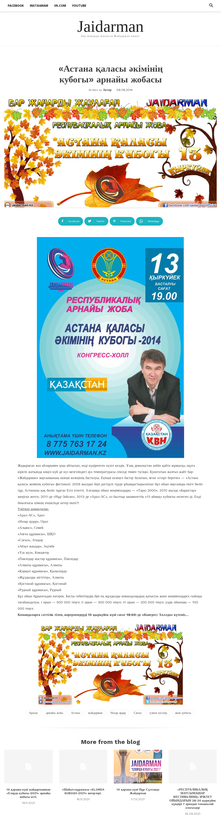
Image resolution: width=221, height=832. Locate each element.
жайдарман (95, 713)
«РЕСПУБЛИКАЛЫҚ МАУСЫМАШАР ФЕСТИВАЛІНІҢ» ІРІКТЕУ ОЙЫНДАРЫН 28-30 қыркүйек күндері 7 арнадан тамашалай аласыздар (192, 798)
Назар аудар (118, 713)
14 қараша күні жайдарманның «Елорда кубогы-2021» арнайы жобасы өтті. (28, 793)
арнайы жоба (54, 713)
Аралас (33, 713)
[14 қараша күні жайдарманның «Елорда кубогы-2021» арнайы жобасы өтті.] (28, 766)
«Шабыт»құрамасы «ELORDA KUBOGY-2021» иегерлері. (83, 791)
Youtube (79, 5)
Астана (75, 713)
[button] (211, 6)
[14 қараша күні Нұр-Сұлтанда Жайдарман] (138, 766)
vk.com (60, 5)
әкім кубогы (183, 713)
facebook (16, 5)
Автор (107, 90)
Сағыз (138, 713)
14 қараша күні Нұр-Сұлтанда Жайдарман (138, 791)
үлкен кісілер (158, 713)
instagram (39, 5)
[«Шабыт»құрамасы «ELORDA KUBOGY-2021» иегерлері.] (83, 766)
